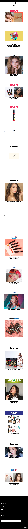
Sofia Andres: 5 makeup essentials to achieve (14, 483)
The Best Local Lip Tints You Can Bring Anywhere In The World (14, 46)
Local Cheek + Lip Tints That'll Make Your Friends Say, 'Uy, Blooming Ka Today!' (14, 122)
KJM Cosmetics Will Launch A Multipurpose (14, 22)
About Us (2, 500)
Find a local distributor (3, 507)
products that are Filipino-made (14, 258)
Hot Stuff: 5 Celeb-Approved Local (14, 401)
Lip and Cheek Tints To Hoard (14, 402)
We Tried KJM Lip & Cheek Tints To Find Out (14, 97)
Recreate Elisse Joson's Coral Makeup (14, 74)
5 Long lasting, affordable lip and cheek (14, 257)
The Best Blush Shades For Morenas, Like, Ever (14, 41)
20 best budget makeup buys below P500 (14, 433)
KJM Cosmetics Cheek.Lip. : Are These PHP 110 (14, 145)
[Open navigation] (3, 3)
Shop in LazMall (3, 506)
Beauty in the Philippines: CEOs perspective (14, 282)
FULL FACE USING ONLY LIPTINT (14, 171)
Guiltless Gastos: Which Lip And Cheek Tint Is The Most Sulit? (14, 45)
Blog (1, 502)
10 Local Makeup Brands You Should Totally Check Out (14, 369)
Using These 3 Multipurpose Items (14, 75)
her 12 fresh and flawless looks (14, 484)
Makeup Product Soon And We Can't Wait (14, 24)
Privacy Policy (2, 515)
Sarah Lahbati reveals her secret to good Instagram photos (14, 201)
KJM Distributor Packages (4, 503)
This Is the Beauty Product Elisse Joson (14, 457)
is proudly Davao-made (14, 339)
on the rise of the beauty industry (14, 283)
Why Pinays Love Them (14, 98)
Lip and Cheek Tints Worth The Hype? (14, 146)
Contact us (2, 511)
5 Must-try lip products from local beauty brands (14, 309)
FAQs (1, 512)
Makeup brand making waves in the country (14, 337)
